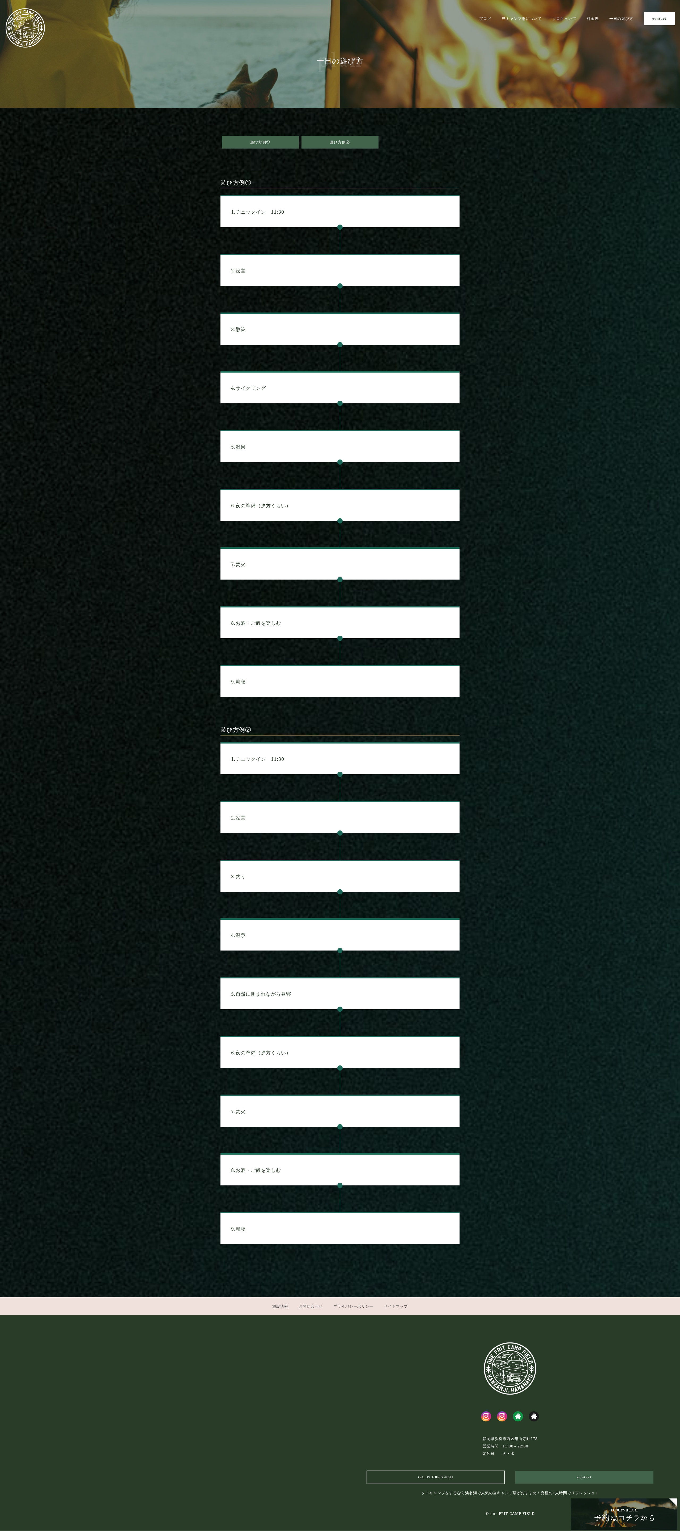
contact (659, 18)
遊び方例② (340, 142)
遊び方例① (260, 142)
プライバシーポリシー (353, 1306)
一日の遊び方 (621, 18)
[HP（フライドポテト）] (534, 1416)
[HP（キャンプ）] (518, 1416)
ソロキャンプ (564, 18)
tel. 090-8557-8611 (435, 1477)
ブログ (485, 18)
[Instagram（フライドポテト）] (502, 1416)
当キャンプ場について (522, 18)
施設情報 (280, 1306)
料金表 (593, 18)
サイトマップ (396, 1306)
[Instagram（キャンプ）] (486, 1416)
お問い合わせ (311, 1306)
